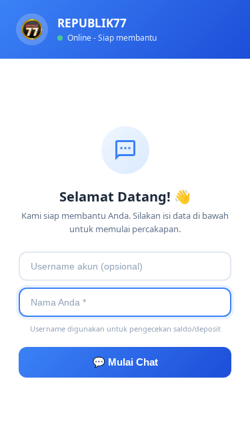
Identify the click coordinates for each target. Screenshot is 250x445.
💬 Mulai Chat (125, 362)
